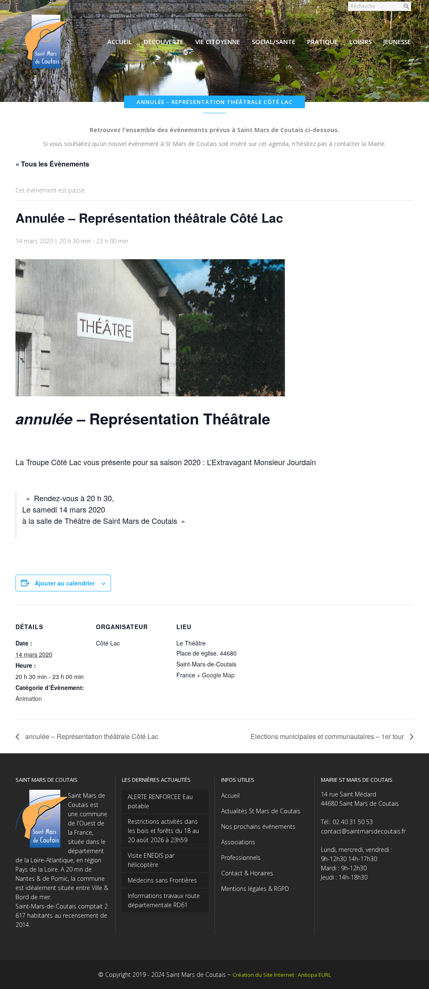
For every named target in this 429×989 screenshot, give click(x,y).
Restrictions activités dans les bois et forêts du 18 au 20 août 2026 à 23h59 (163, 830)
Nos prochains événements (258, 826)
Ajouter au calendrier (65, 583)
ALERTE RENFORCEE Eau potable (160, 801)
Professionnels (241, 857)
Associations (238, 842)
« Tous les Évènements (52, 164)
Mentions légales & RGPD (255, 889)
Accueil (230, 795)
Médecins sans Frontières (162, 880)
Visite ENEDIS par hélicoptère (151, 860)
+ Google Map (216, 675)
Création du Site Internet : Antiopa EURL (282, 975)
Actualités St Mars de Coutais (260, 811)
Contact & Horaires (247, 873)
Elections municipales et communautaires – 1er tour (328, 736)
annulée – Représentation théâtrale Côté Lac (90, 736)
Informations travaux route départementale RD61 (164, 900)
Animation (29, 698)
